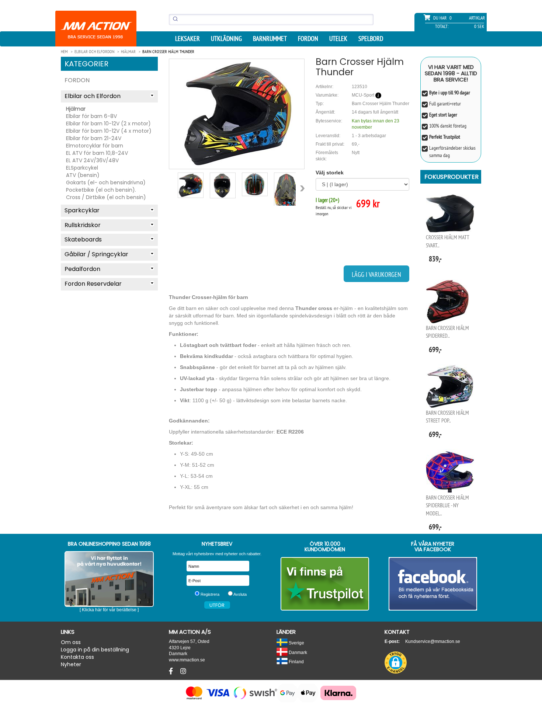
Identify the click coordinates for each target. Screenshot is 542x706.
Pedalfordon (82, 269)
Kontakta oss (77, 657)
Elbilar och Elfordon (93, 96)
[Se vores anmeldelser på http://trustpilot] (325, 584)
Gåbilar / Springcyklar (96, 254)
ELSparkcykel (82, 167)
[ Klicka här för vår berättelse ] (109, 609)
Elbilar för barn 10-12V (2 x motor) (108, 123)
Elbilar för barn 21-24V (93, 138)
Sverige (296, 642)
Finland (296, 661)
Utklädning (226, 38)
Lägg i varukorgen (376, 274)
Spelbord (370, 38)
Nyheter (71, 664)
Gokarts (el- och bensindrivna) (106, 182)
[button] (396, 662)
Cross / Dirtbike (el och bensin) (106, 197)
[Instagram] (183, 671)
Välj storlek (330, 172)
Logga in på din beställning (95, 649)
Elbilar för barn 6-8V (91, 116)
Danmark (297, 652)
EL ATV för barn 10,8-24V (97, 153)
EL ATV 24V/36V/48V (92, 160)
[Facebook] (172, 671)
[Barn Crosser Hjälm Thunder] (236, 113)
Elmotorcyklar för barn (94, 145)
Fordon (308, 38)
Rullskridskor (83, 225)
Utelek (338, 38)
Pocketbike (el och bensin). (101, 190)
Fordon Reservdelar (93, 283)
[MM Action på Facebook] (433, 584)
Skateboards (83, 239)
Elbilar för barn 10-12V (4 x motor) (109, 131)
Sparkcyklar (82, 210)
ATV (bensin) (83, 175)
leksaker (187, 38)
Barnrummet (270, 38)
